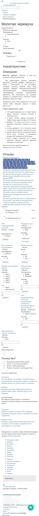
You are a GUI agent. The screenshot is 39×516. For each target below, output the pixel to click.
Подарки (10, 473)
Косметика (10, 465)
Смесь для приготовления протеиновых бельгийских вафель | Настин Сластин (28, 303)
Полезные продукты (13, 461)
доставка (13, 3)
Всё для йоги (11, 463)
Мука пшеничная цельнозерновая (7, 246)
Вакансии (10, 448)
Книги (9, 471)
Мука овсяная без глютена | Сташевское (9, 332)
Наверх (6, 509)
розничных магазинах (13, 436)
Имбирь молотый (26, 245)
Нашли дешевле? (8, 48)
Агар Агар (5, 228)
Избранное (5, 515)
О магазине (11, 450)
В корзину (5, 239)
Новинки (9, 459)
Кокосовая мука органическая (26, 267)
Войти (5, 511)
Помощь (9, 454)
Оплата (9, 446)
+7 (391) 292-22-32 (9, 5)
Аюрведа (10, 467)
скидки (26, 3)
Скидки (9, 452)
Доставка (10, 444)
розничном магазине (15, 147)
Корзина (5, 513)
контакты (20, 3)
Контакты (10, 442)
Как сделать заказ (13, 440)
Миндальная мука (27, 224)
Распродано (7, 53)
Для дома (10, 469)
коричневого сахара (29, 122)
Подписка (10, 456)
